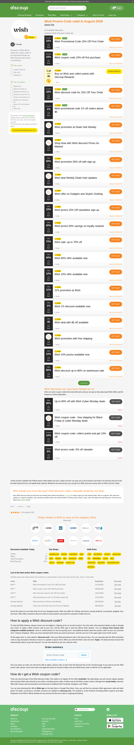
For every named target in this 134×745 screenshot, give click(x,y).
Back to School (98, 15)
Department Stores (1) (20, 92)
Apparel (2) (17, 86)
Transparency (47, 731)
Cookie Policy (72, 740)
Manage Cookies (82, 740)
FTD (89, 558)
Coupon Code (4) (19, 69)
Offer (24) (16, 72)
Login (118, 7)
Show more (67, 520)
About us (13, 719)
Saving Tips (49, 25)
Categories (81, 15)
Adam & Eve (116, 554)
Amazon (58, 558)
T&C (43, 726)
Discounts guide (16, 731)
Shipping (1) (17, 75)
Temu (81, 554)
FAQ (43, 724)
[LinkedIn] (108, 709)
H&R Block (72, 558)
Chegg (105, 558)
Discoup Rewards (24, 15)
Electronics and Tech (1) (21, 94)
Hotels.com (70, 562)
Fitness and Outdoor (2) (21, 97)
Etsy (89, 554)
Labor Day (112, 15)
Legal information (48, 729)
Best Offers (52, 15)
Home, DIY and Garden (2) (21, 105)
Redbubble (97, 558)
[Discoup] (26, 709)
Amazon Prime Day (82, 724)
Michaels (91, 567)
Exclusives (40, 15)
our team (68, 495)
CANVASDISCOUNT (113, 562)
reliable (22, 500)
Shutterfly (98, 554)
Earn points (114, 71)
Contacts (45, 721)
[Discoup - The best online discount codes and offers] (19, 8)
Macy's (52, 562)
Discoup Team (47, 734)
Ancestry (101, 562)
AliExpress (73, 554)
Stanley (107, 554)
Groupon (60, 562)
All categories (15, 729)
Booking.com (54, 554)
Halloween (79, 726)
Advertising (14, 721)
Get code (115, 39)
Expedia (64, 554)
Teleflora (91, 562)
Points (31, 37)
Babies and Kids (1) (20, 89)
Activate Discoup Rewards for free (24, 130)
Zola (112, 558)
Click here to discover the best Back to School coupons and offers (67, 1)
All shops (13, 726)
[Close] (132, 1)
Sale (76, 719)
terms (12, 126)
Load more (84, 383)
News (12, 724)
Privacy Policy (63, 740)
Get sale (116, 125)
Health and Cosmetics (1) (20, 101)
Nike (64, 558)
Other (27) (16, 108)
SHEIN (81, 558)
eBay (51, 558)
